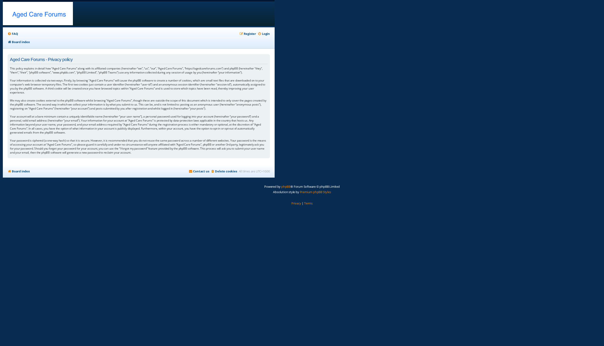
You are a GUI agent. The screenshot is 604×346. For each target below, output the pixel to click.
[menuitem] (13, 33)
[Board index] (38, 14)
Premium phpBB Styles (315, 192)
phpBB (285, 186)
